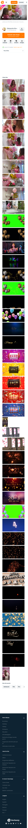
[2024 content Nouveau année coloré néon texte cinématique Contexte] (13, 261)
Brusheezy (5, 721)
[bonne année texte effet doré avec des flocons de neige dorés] (13, 457)
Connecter (21, 2)
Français (4, 810)
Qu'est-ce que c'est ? (18, 47)
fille (14, 686)
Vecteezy (4, 724)
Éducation (4, 732)
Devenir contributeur (7, 790)
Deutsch (4, 807)
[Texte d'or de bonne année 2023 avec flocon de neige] (13, 498)
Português (5, 804)
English (4, 799)
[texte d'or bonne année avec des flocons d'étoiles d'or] (13, 484)
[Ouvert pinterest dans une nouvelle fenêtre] (13, 823)
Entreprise (5, 729)
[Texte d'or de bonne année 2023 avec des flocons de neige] (13, 471)
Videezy (4, 726)
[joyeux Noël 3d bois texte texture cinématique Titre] (13, 579)
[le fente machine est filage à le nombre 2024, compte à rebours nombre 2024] (13, 356)
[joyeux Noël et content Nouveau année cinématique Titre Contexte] (13, 329)
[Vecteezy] (2, 2)
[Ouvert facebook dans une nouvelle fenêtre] (6, 823)
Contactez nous (6, 785)
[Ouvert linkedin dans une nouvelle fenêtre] (11, 823)
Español (4, 802)
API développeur (6, 734)
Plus (3, 812)
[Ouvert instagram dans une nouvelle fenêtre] (8, 823)
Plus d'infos (6, 50)
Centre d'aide (5, 782)
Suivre (21, 30)
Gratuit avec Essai (13, 35)
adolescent (6, 686)
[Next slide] (22, 687)
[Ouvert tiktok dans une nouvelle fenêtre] (15, 823)
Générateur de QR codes (8, 746)
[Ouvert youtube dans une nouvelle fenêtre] (20, 823)
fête (19, 686)
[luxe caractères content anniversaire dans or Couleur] (13, 342)
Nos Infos (4, 788)
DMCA (3, 757)
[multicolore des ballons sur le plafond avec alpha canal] (13, 315)
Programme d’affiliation (8, 760)
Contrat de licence (6, 755)
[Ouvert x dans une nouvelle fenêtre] (18, 823)
